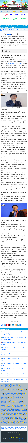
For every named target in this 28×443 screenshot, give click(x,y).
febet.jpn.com (9, 423)
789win (3, 423)
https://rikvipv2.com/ (5, 398)
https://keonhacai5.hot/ (14, 398)
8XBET (14, 411)
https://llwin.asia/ (12, 410)
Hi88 (7, 421)
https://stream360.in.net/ (17, 409)
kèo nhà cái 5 (22, 402)
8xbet (3, 410)
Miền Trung (10, 11)
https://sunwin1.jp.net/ (18, 400)
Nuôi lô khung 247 (8, 428)
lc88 (22, 414)
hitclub (21, 422)
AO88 (11, 422)
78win (11, 392)
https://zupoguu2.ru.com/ (15, 407)
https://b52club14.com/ (5, 402)
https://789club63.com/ (17, 397)
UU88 (25, 409)
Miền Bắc (3, 11)
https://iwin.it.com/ (4, 397)
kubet (11, 23)
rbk (7, 300)
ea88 (25, 414)
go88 (20, 386)
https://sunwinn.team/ (13, 389)
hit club (13, 425)
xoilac (3, 421)
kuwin (7, 415)
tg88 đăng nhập (4, 419)
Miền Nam (17, 11)
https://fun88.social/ (4, 386)
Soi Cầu (15, 8)
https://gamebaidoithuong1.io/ (6, 400)
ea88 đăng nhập (22, 418)
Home (3, 8)
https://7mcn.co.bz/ (4, 388)
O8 (14, 392)
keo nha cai (19, 411)
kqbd (7, 389)
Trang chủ (2, 25)
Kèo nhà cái (3, 390)
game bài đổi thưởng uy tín (12, 413)
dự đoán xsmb (14, 429)
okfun (3, 415)
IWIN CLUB (15, 384)
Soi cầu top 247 (4, 427)
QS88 (12, 402)
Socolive (2, 414)
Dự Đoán (9, 8)
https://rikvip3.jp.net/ (5, 401)
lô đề (13, 403)
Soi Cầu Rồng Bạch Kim (17, 432)
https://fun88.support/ (14, 385)
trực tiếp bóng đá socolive (18, 405)
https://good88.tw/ (18, 406)
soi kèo (16, 419)
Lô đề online (15, 390)
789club (11, 388)
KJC (22, 415)
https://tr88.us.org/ (17, 417)
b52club (15, 386)
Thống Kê (20, 8)
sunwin (24, 389)
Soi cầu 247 (21, 427)
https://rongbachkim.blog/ (13, 427)
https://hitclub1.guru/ (18, 401)
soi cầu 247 (20, 428)
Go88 (15, 415)
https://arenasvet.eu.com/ (6, 409)
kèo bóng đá (7, 403)
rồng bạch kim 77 (7, 429)
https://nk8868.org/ (4, 422)
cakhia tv (9, 405)
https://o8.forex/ (10, 406)
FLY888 (21, 419)
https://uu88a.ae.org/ (5, 417)
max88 (24, 423)
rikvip (15, 414)
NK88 (14, 421)
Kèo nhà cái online (4, 418)
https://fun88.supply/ (5, 385)
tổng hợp (8, 25)
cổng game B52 (22, 413)
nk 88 (16, 418)
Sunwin (25, 422)
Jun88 (7, 392)
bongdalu (21, 388)
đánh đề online (18, 403)
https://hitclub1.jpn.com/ (17, 396)
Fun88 (11, 386)
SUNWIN (2, 389)
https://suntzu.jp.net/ (5, 407)
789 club (3, 413)
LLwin (25, 390)
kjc (12, 418)
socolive (24, 411)
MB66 (18, 415)
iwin (10, 397)
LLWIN (5, 411)
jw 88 (17, 421)
